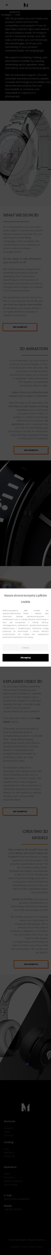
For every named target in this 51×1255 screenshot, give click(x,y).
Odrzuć (25, 647)
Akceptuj (26, 657)
